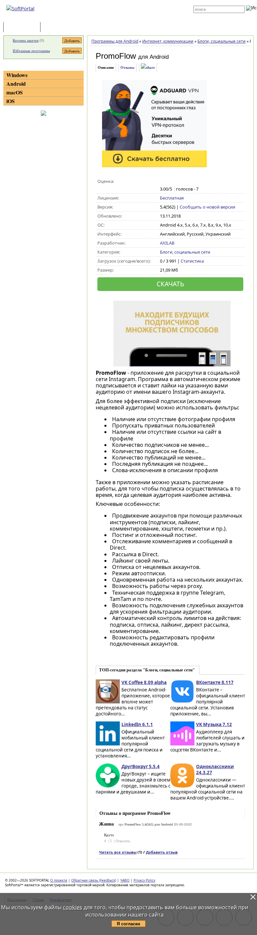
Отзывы (127, 67)
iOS (10, 101)
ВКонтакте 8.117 (215, 682)
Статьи (57, 27)
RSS (118, 17)
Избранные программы (31, 51)
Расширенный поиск (212, 15)
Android (16, 83)
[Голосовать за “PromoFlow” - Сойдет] (177, 181)
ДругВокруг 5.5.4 (140, 766)
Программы (23, 27)
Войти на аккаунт (129, 2)
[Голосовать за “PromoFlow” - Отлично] (191, 181)
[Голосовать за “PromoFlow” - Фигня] (163, 181)
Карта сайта (125, 12)
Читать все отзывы (118, 852)
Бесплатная (172, 198)
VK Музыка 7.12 (214, 724)
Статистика (192, 261)
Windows (16, 75)
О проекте (58, 880)
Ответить (122, 841)
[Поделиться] (148, 67)
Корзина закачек (25, 40)
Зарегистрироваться (132, 7)
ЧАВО (125, 880)
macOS (14, 92)
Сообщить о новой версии (207, 207)
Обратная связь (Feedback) (93, 880)
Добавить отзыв (162, 852)
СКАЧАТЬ (170, 283)
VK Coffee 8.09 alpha (144, 682)
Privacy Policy (144, 880)
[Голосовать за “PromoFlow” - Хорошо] (184, 181)
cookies (72, 907)
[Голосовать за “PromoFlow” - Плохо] (170, 181)
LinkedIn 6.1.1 (137, 724)
